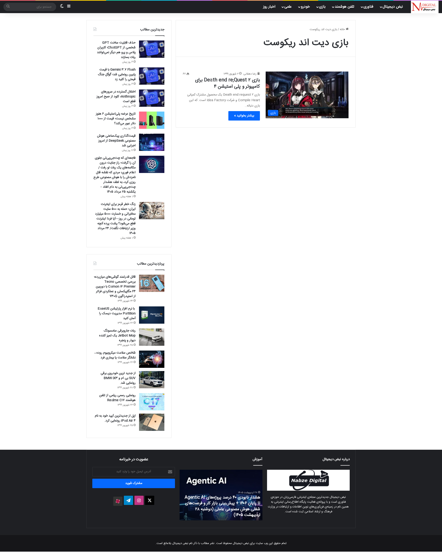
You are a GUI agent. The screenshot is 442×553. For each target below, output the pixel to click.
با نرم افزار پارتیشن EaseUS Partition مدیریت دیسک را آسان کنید (117, 313)
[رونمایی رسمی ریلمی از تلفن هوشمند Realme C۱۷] (151, 401)
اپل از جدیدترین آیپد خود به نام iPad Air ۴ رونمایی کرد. (115, 418)
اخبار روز (269, 7)
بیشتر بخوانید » (244, 115)
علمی (288, 7)
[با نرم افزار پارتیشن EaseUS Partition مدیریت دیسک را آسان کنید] (151, 315)
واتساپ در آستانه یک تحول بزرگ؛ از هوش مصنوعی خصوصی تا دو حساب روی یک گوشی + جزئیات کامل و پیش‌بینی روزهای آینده (212, 509)
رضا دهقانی (249, 74)
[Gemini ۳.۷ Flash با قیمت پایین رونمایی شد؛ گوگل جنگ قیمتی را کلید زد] (151, 76)
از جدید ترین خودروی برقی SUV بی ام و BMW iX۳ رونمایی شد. (118, 378)
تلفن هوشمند (344, 7)
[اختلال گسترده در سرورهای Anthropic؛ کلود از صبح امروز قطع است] (151, 98)
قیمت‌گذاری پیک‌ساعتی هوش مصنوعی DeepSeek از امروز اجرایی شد (116, 140)
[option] (211, 495)
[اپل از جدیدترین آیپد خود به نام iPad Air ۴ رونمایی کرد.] (151, 422)
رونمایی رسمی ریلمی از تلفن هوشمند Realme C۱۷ (117, 398)
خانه (343, 29)
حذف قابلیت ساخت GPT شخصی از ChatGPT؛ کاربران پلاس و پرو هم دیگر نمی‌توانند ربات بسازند (116, 50)
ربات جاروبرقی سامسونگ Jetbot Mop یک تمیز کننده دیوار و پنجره (117, 335)
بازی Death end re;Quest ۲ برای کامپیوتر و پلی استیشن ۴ (227, 83)
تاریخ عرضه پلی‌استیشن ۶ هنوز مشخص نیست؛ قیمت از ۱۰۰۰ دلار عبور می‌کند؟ (116, 118)
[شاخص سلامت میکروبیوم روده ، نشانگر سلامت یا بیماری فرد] (151, 359)
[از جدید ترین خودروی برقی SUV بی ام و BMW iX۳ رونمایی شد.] (151, 379)
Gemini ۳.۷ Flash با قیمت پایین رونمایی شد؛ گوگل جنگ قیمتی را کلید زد (117, 74)
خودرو (305, 7)
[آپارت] (117, 501)
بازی (322, 7)
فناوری (368, 7)
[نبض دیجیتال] (425, 6)
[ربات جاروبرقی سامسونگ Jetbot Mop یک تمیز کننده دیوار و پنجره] (151, 337)
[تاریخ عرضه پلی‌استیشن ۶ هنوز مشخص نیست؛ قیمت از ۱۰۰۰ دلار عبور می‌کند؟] (151, 120)
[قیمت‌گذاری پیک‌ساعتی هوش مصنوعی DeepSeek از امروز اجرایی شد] (151, 142)
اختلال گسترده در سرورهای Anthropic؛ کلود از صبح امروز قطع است (116, 96)
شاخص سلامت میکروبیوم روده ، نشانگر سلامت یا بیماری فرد (115, 355)
